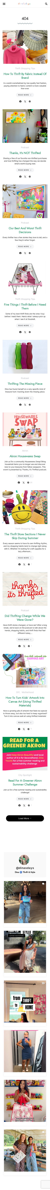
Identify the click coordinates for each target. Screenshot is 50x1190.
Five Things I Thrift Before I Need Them (25, 306)
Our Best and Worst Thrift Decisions (25, 230)
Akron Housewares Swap (25, 456)
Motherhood (28, 692)
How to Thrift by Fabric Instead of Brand (25, 76)
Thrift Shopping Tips (25, 68)
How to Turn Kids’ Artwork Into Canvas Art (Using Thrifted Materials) (25, 701)
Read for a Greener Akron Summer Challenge (25, 782)
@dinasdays (25, 868)
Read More (23, 95)
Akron (25, 450)
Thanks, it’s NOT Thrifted (25, 153)
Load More (23, 818)
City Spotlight (25, 775)
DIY (18, 692)
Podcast (25, 147)
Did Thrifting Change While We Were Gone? (25, 618)
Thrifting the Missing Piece (25, 383)
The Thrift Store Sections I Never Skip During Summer (25, 536)
